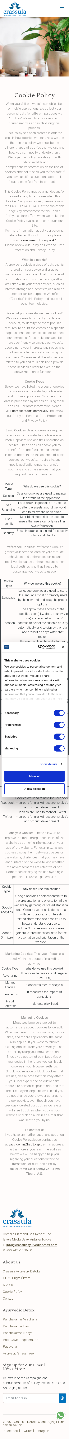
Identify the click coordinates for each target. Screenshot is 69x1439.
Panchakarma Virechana (20, 1319)
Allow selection (34, 788)
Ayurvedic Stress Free (18, 1353)
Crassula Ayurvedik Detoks (21, 1271)
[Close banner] (63, 647)
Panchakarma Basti (16, 1326)
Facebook (11, 1431)
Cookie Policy (12, 1291)
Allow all (34, 776)
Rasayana (10, 1346)
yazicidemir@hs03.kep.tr (26, 1144)
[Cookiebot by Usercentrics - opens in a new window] (40, 647)
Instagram (43, 1431)
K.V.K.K (8, 1285)
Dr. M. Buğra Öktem (16, 1278)
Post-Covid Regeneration (20, 1340)
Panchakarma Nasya (17, 1333)
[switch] (59, 725)
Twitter (27, 1431)
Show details (48, 764)
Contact (8, 1298)
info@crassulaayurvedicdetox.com (31, 1245)
